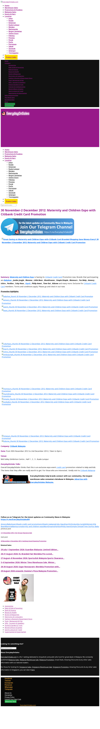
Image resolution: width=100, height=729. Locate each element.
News (6, 102)
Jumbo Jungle (79, 524)
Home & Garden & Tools (16, 85)
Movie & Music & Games (16, 89)
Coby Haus (60, 524)
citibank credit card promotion (28, 524)
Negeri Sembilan (15, 31)
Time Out (87, 526)
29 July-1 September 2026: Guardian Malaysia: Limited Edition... (29, 549)
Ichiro (72, 524)
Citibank (48, 277)
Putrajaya (12, 44)
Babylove (8, 280)
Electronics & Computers (16, 76)
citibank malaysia (48, 524)
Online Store (13, 33)
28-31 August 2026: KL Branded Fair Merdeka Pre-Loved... (27, 554)
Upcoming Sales (10, 100)
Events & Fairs (10, 14)
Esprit (27, 283)
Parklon (58, 526)
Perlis (11, 42)
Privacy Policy (9, 697)
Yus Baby (95, 526)
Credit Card (57, 277)
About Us (8, 693)
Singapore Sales (25, 667)
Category (7, 63)
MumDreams (49, 526)
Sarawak (12, 49)
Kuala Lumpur (14, 25)
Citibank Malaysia (17, 446)
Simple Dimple (77, 526)
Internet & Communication (17, 87)
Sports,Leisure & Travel (16, 91)
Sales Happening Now (11, 95)
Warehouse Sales (11, 8)
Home (7, 5)
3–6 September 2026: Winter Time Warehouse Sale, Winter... (28, 562)
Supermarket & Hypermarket (18, 93)
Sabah (11, 46)
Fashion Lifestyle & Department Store (20, 78)
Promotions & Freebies (13, 10)
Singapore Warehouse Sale (42, 667)
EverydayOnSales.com (9, 657)
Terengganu (13, 53)
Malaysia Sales (10, 12)
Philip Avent (66, 526)
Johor (11, 18)
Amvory (4, 524)
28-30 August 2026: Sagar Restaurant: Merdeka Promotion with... (30, 566)
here (33, 670)
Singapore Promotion (61, 667)
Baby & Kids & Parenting (16, 67)
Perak (11, 40)
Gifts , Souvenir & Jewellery (17, 82)
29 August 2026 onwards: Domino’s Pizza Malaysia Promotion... (29, 571)
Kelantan (12, 23)
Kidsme (88, 524)
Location (8, 16)
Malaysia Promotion (46, 660)
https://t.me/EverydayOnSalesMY (15, 519)
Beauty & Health (14, 72)
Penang (12, 38)
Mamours (16, 526)
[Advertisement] (50, 132)
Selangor (12, 51)
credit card (61, 467)
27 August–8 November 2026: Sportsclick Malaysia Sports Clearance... (32, 558)
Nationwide (13, 29)
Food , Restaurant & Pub (16, 80)
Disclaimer (8, 695)
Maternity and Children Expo (22, 277)
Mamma (8, 526)
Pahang (12, 36)
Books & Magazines (15, 74)
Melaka (11, 27)
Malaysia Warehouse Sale (29, 660)
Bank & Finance (13, 69)
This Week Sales (10, 97)
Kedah (11, 21)
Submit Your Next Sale (13, 699)
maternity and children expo (32, 526)
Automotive (12, 65)
